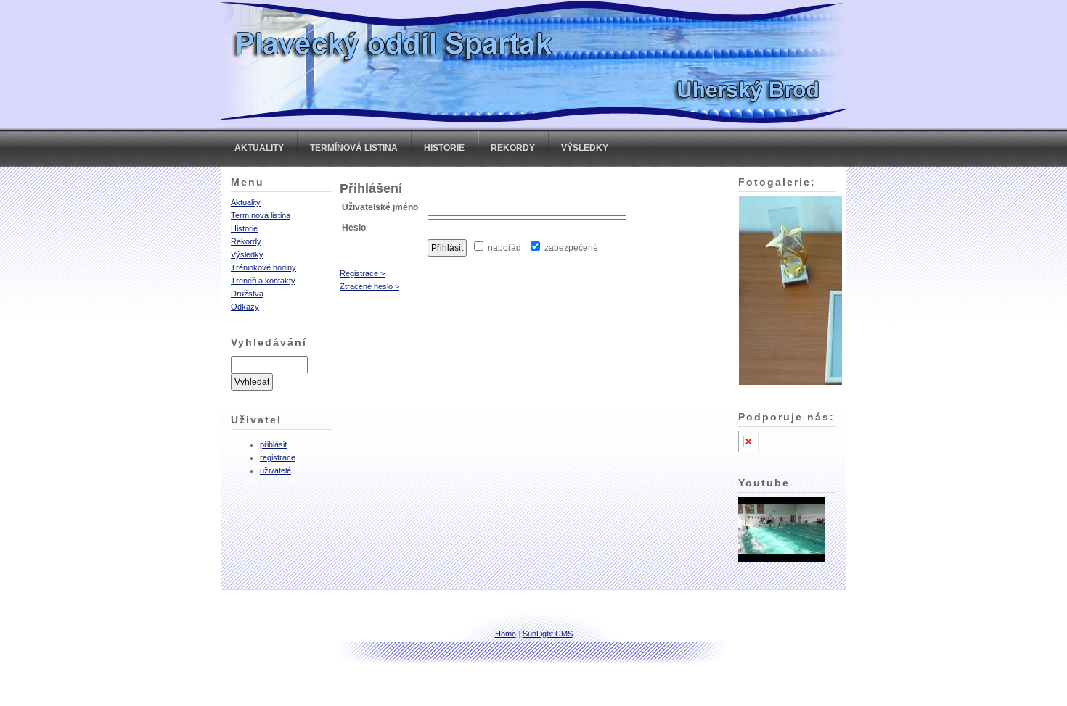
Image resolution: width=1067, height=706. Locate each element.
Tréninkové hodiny (263, 267)
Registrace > (362, 273)
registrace (277, 457)
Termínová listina (354, 148)
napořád (503, 248)
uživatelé (275, 470)
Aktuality (259, 148)
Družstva (247, 293)
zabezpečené (570, 248)
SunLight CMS (548, 633)
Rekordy (513, 148)
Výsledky (584, 148)
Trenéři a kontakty (263, 280)
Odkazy (245, 306)
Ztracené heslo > (369, 286)
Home (505, 633)
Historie (444, 148)
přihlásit (273, 444)
